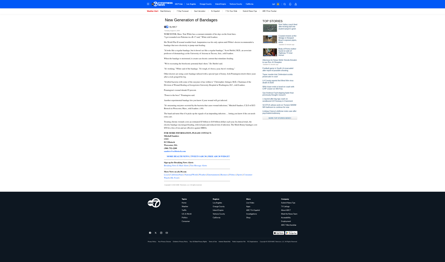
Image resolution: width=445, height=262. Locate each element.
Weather (202, 174)
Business (224, 174)
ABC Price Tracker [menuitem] (269, 11)
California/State (176, 174)
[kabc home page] (154, 202)
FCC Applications (252, 241)
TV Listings (285, 206)
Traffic (184, 210)
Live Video (250, 203)
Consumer (186, 221)
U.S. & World (186, 214)
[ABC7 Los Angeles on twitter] (155, 233)
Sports (239, 174)
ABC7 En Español (253, 210)
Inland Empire (220, 4)
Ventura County (236, 4)
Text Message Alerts (198, 165)
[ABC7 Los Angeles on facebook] (150, 233)
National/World (191, 174)
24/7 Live (179, 4)
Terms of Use (213, 241)
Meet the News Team (289, 214)
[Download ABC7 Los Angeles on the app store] (278, 233)
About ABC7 (286, 210)
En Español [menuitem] (215, 11)
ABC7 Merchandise (288, 225)
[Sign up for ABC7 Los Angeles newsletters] (166, 233)
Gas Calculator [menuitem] (199, 11)
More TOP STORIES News (279, 118)
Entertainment (213, 174)
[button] (148, 4)
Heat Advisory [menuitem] (165, 11)
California (249, 4)
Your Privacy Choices (164, 241)
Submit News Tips (288, 203)
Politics (232, 174)
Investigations (251, 214)
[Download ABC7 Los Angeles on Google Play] (291, 233)
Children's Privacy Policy (180, 241)
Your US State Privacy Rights (198, 241)
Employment (286, 221)
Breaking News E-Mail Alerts (176, 165)
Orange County (206, 4)
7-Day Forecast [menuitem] (183, 11)
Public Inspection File (238, 241)
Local (166, 174)
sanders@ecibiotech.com (175, 151)
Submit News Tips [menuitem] (250, 11)
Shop (248, 218)
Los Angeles (191, 4)
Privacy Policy (152, 241)
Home (184, 203)
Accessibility (286, 218)
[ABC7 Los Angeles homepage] (162, 4)
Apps (248, 206)
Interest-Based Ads (224, 241)
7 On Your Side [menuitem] (231, 11)
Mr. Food (174, 177)
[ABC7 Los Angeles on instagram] (161, 233)
